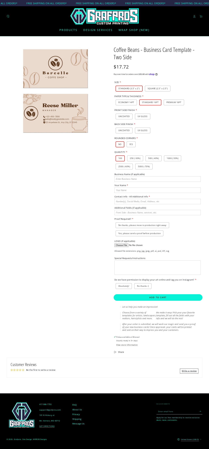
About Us (77, 409)
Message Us (78, 423)
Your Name (120, 185)
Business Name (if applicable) (129, 174)
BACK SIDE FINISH (123, 124)
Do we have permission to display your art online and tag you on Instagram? (154, 279)
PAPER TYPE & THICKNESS (127, 96)
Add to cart (158, 297)
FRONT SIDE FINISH (124, 110)
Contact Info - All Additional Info (131, 196)
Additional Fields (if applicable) (130, 207)
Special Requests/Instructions (129, 258)
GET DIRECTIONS (47, 426)
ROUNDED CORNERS (125, 138)
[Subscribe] (201, 411)
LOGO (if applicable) (124, 241)
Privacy (76, 414)
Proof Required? (122, 218)
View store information (127, 345)
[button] (8, 16)
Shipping (76, 419)
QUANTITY (119, 152)
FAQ (74, 404)
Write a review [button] (189, 370)
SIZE (116, 82)
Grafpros (17, 439)
